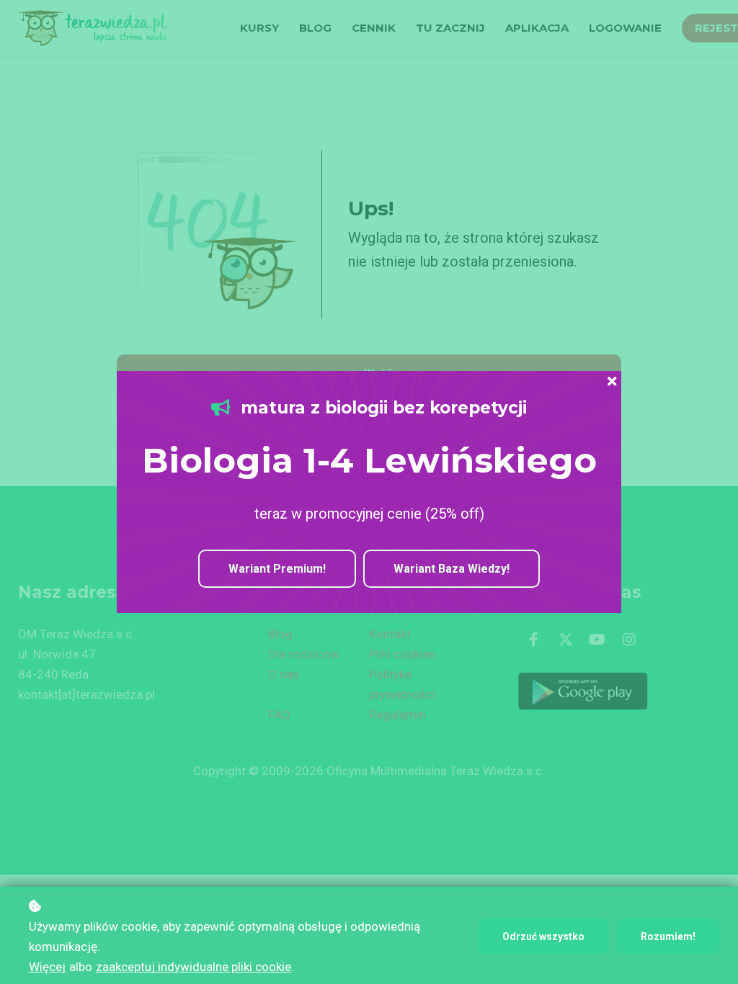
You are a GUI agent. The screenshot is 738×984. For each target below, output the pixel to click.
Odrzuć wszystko (543, 936)
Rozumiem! (668, 936)
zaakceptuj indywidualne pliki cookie (193, 967)
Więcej (47, 967)
